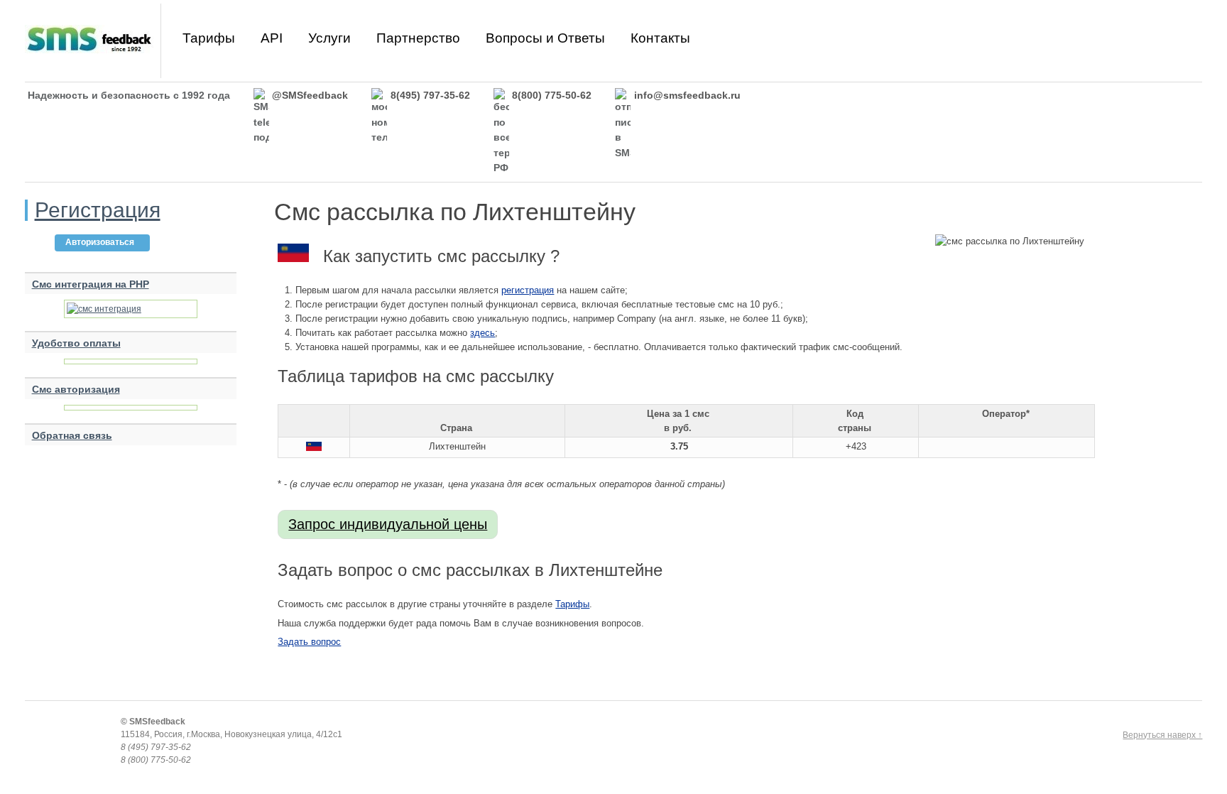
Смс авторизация (76, 389)
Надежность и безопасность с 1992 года (129, 95)
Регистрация (97, 210)
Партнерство (418, 38)
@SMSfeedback (310, 95)
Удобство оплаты (76, 343)
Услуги (329, 38)
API (272, 38)
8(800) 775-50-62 (551, 95)
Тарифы (208, 38)
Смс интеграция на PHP (90, 284)
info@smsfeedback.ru (687, 95)
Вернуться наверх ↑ (1162, 735)
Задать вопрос (309, 641)
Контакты (660, 38)
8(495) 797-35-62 (430, 95)
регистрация (527, 290)
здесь (482, 332)
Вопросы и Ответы (545, 38)
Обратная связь (72, 435)
